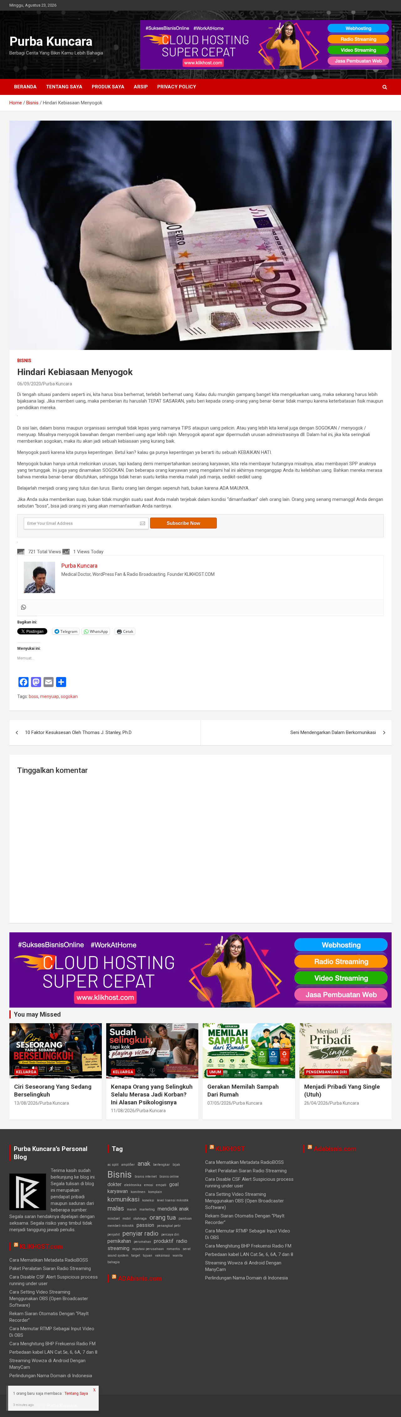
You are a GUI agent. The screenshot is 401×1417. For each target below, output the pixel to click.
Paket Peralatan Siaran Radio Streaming (50, 1268)
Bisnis (24, 360)
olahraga (140, 1218)
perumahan (142, 1242)
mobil (126, 1218)
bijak (176, 1165)
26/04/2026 (316, 1103)
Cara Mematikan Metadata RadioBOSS (48, 1260)
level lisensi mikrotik (173, 1200)
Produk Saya (108, 87)
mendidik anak (173, 1209)
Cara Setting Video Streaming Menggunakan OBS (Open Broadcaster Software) (48, 1298)
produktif (164, 1241)
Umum (215, 1072)
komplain (155, 1192)
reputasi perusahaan (148, 1249)
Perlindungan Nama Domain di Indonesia (50, 1375)
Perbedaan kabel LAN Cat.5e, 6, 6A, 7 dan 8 (53, 1352)
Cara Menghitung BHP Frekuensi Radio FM (52, 1344)
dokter (114, 1184)
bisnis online (169, 1177)
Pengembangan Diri (326, 1072)
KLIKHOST (230, 1149)
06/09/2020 (29, 383)
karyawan (117, 1191)
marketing (147, 1209)
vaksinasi (162, 1255)
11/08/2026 (123, 1110)
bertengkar (161, 1165)
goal (174, 1184)
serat (186, 1249)
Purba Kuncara (50, 41)
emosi (148, 1185)
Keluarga (26, 1072)
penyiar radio (140, 1233)
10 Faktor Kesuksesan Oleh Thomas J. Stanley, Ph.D (78, 732)
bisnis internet (146, 1177)
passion (145, 1225)
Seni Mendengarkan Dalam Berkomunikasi (333, 732)
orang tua (162, 1217)
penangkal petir (169, 1226)
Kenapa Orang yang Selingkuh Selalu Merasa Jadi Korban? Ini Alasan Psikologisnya (152, 1094)
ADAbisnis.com (140, 1278)
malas (115, 1208)
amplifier (128, 1165)
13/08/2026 (26, 1103)
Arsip (141, 87)
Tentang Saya (64, 87)
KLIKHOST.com (41, 1246)
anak (144, 1163)
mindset (113, 1218)
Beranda (25, 87)
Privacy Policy (176, 87)
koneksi (148, 1200)
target (135, 1255)
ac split (112, 1165)
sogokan (69, 696)
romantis (173, 1249)
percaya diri (170, 1234)
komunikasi (123, 1199)
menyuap (49, 696)
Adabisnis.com (335, 1149)
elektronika (132, 1185)
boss (33, 696)
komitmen (138, 1192)
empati (161, 1185)
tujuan (147, 1255)
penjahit (113, 1234)
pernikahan (119, 1241)
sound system (117, 1255)
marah (132, 1209)
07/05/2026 (219, 1103)
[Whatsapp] (23, 607)
